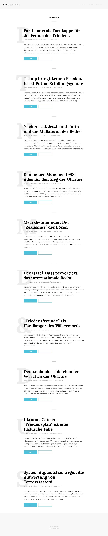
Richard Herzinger (31, 40)
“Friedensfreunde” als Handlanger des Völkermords (52, 323)
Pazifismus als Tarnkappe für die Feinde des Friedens (52, 33)
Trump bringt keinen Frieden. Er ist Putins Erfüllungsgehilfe (53, 81)
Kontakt (91, 4)
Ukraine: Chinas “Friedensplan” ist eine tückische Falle (46, 424)
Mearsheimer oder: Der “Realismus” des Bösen (46, 225)
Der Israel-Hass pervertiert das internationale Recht (50, 275)
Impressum (99, 4)
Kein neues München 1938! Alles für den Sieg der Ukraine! (54, 177)
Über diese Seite (83, 4)
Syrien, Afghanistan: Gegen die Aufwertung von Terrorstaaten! (54, 477)
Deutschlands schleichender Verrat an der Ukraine (51, 374)
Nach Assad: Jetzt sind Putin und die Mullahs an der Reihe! (53, 129)
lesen (30, 58)
